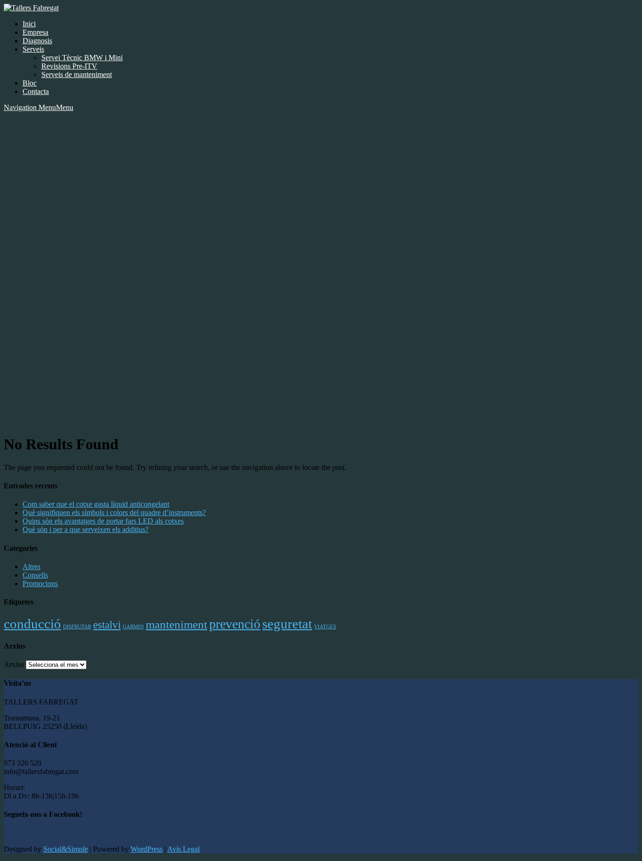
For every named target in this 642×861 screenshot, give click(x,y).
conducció (32, 623)
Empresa (35, 32)
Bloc (30, 83)
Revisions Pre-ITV (69, 66)
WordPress (147, 849)
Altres (31, 567)
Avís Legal (183, 849)
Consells (35, 575)
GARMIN (133, 626)
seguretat (287, 623)
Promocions (40, 583)
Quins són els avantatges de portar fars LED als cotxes (103, 521)
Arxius (14, 664)
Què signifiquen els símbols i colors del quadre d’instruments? (114, 513)
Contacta (36, 91)
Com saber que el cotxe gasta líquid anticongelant (96, 504)
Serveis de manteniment (76, 74)
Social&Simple (65, 849)
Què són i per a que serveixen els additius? (86, 529)
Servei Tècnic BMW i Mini (82, 58)
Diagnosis (37, 41)
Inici (29, 24)
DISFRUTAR (77, 626)
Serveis (33, 49)
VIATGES (325, 626)
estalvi (107, 624)
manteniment (176, 624)
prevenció (234, 624)
